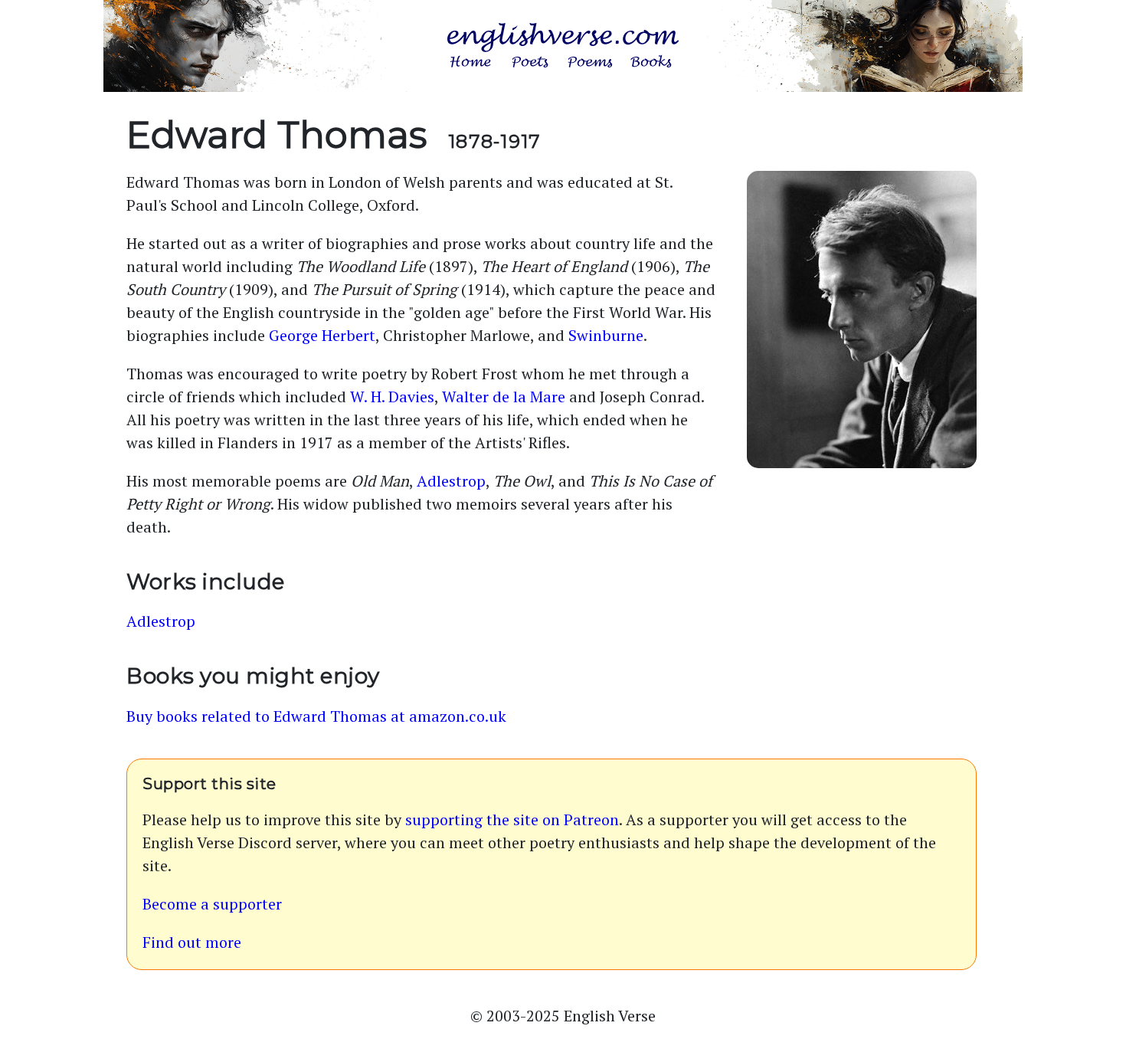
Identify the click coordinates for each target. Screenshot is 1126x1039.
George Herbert (322, 335)
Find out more (191, 942)
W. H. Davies (392, 396)
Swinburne (605, 335)
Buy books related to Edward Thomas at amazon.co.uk (316, 716)
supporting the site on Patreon (512, 819)
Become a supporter (212, 903)
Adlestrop (451, 480)
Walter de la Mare (503, 396)
